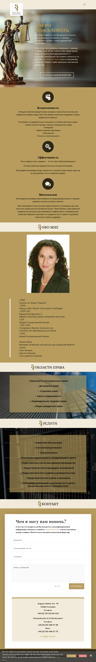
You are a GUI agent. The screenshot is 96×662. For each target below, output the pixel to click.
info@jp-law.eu (48, 636)
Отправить (76, 586)
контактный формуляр (57, 75)
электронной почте (51, 59)
